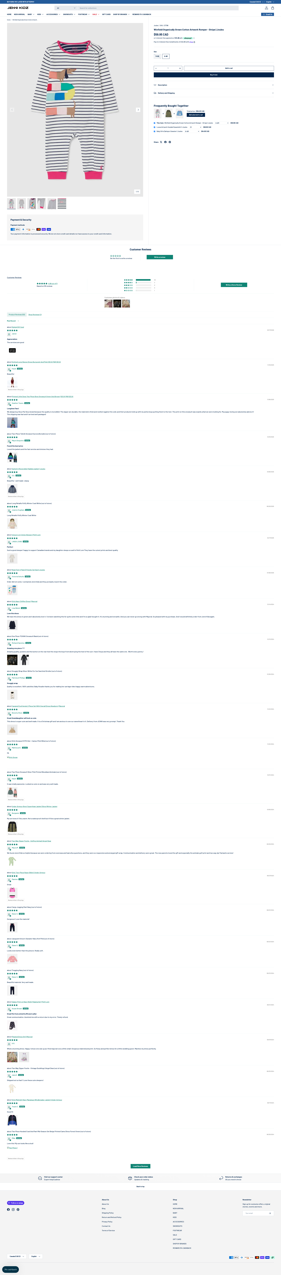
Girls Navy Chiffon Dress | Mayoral (24, 601)
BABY (30, 14)
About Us (105, 1204)
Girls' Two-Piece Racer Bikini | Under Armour (28, 872)
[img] (47, 283)
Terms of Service (108, 1230)
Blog (103, 1208)
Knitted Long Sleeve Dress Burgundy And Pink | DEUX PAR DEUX (36, 362)
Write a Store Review (234, 285)
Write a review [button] (159, 257)
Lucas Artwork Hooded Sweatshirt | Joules (172, 127)
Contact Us (106, 1226)
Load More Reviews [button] (140, 1166)
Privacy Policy (107, 1222)
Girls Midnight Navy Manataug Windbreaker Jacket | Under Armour (37, 1100)
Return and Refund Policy (111, 1217)
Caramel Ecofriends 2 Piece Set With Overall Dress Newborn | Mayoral (38, 706)
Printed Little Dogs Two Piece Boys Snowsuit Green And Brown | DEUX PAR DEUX (42, 396)
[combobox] (146, 8)
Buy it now (213, 75)
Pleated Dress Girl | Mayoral (22, 1037)
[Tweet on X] (161, 142)
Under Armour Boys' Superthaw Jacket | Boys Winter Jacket (34, 806)
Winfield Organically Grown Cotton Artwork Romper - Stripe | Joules (26, 20)
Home (8, 20)
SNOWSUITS (68, 14)
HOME (9, 14)
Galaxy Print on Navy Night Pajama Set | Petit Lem (30, 1002)
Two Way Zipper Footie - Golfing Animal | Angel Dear (31, 841)
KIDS (39, 14)
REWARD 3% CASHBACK (141, 14)
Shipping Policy (108, 1213)
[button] (272, 8)
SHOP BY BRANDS (120, 14)
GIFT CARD (106, 14)
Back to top (140, 1186)
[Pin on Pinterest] (170, 142)
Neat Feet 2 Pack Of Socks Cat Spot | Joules (28, 570)
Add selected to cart (196, 115)
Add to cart (229, 68)
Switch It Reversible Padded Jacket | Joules (28, 469)
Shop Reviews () (35, 314)
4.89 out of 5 (52, 283)
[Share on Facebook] (165, 142)
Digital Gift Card (18, 327)
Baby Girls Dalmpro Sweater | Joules (169, 131)
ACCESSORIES (52, 14)
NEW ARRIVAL (19, 14)
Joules (156, 25)
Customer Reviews (14, 277)
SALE (95, 14)
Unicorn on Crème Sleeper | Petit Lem (26, 535)
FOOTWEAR (82, 14)
